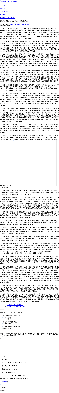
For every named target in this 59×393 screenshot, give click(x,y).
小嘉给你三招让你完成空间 (15, 305)
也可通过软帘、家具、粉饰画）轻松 (17, 306)
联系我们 (5, 353)
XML (9, 381)
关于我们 (5, 342)
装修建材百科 (6, 349)
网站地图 (4, 381)
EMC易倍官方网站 (15, 24)
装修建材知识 (26, 24)
